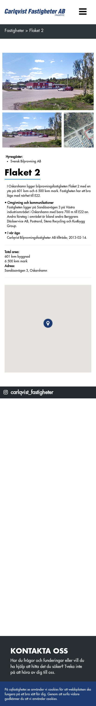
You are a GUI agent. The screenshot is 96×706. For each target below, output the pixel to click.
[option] (48, 81)
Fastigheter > (16, 30)
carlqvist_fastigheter (31, 392)
